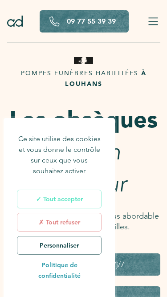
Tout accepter (62, 199)
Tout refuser (62, 222)
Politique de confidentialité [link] (59, 270)
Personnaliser (59, 245)
